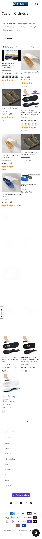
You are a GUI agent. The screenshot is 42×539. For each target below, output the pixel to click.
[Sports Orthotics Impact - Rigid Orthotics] (30, 177)
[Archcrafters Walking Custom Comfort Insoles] (11, 309)
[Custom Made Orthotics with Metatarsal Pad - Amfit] (30, 142)
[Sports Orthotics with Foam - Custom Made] (11, 216)
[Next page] (27, 421)
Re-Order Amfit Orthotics (10, 108)
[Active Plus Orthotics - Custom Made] (30, 238)
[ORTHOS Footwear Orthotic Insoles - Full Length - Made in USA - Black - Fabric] (3, 371)
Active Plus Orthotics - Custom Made (28, 246)
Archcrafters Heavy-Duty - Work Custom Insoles (29, 322)
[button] (4, 4)
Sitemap (8, 438)
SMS (6, 464)
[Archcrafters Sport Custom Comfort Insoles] (11, 243)
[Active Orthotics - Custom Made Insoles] (30, 216)
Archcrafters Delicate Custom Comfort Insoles (30, 289)
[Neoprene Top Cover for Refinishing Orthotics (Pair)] (11, 274)
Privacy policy (23, 530)
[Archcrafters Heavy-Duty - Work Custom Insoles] (30, 309)
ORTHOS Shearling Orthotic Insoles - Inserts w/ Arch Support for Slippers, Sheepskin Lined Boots (10, 398)
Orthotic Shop (12, 530)
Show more (8, 38)
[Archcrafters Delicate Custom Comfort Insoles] (30, 276)
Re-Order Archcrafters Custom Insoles (11, 195)
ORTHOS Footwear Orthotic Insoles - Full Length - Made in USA (10, 359)
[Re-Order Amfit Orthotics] (11, 97)
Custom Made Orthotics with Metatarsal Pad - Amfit (30, 153)
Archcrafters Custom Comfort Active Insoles (30, 73)
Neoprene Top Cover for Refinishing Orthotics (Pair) (10, 284)
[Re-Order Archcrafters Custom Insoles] (11, 182)
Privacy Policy (10, 459)
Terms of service (22, 534)
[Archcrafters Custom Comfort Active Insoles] (30, 60)
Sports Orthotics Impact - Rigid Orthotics (29, 185)
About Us (8, 448)
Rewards (8, 475)
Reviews (8, 454)
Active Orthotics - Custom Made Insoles (29, 224)
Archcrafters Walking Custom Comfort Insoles (11, 322)
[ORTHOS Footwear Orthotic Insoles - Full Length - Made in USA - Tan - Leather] (6, 371)
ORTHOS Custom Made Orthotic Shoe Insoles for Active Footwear (9, 65)
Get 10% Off (2, 312)
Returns (8, 470)
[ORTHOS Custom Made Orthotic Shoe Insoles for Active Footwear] (11, 55)
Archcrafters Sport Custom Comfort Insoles (10, 256)
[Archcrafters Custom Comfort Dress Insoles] (11, 143)
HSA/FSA (8, 480)
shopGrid (8, 485)
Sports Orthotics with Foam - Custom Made (11, 224)
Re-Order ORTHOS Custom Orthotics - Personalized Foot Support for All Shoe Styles (30, 112)
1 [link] (14, 421)
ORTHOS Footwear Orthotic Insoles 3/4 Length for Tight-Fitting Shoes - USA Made (30, 359)
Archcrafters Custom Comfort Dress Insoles (11, 156)
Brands (7, 443)
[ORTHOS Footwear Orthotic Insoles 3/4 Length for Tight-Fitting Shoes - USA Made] (30, 345)
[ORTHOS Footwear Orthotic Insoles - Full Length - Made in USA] (11, 345)
